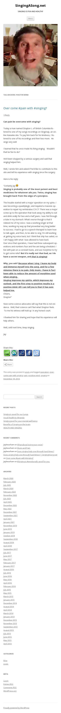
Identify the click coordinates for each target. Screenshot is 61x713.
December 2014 (10, 603)
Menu (30, 18)
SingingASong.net (30, 5)
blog (5, 660)
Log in (5, 681)
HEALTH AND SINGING (12, 428)
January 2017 (8, 566)
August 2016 (8, 569)
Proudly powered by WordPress (16, 708)
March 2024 (8, 488)
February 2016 (9, 586)
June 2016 (7, 576)
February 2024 (9, 492)
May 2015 (7, 593)
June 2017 (7, 556)
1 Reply (6, 115)
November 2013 (10, 623)
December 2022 (10, 505)
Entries (8, 684)
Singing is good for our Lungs (15, 414)
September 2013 (10, 627)
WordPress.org (9, 691)
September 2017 (10, 549)
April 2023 (7, 502)
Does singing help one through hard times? (35, 451)
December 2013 (10, 620)
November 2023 (10, 495)
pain (26, 375)
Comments (9, 687)
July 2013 (7, 633)
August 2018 (8, 542)
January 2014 (8, 616)
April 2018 (7, 546)
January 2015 (8, 600)
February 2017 (9, 562)
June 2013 (7, 637)
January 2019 (8, 532)
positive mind (34, 375)
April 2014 (7, 610)
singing (44, 375)
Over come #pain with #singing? (25, 108)
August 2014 (8, 606)
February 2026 (9, 481)
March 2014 (8, 613)
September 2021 (10, 515)
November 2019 (10, 525)
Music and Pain (23, 448)
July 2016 (7, 573)
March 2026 (8, 478)
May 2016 (7, 579)
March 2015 (8, 596)
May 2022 (7, 508)
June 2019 (7, 529)
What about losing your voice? (30, 444)
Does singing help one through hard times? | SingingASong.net (30, 454)
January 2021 (8, 522)
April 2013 (7, 643)
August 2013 (8, 630)
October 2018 (9, 535)
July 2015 (7, 589)
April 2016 (7, 583)
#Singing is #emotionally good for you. (33, 461)
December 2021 (10, 512)
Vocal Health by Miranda (13, 417)
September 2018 (10, 539)
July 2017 (7, 552)
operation (44, 372)
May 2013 (7, 640)
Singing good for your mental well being (20, 421)
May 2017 (7, 559)
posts (27, 372)
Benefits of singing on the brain (16, 424)
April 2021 (7, 519)
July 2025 (7, 485)
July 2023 (7, 498)
